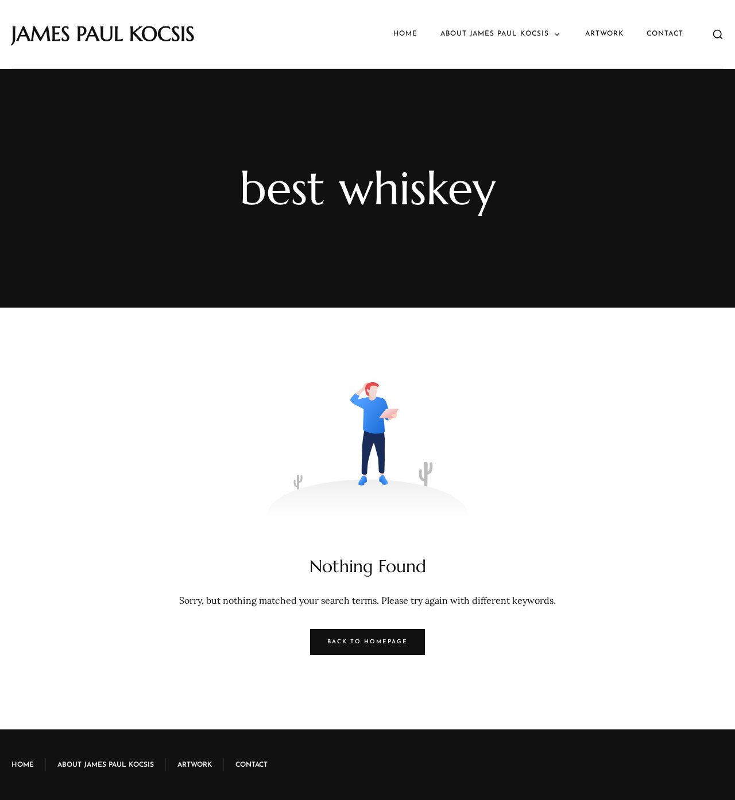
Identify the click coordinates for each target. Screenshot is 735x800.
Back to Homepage (367, 642)
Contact (665, 33)
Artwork (604, 33)
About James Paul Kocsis (494, 33)
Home (405, 33)
